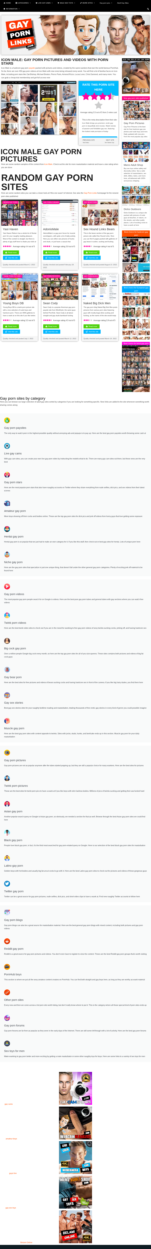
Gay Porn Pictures (134, 123)
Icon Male (48, 164)
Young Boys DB (13, 303)
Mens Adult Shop (133, 165)
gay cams (9, 1104)
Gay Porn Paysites (52, 276)
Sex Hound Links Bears (99, 229)
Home (8, 3)
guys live (13, 1173)
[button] (148, 9)
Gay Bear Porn (90, 202)
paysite (32, 68)
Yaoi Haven (10, 229)
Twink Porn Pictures (12, 276)
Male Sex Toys (66, 3)
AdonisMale (51, 229)
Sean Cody (50, 303)
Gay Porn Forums (51, 202)
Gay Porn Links (90, 193)
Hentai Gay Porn (10, 202)
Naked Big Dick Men (97, 303)
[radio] (86, 96)
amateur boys (11, 1139)
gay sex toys (11, 1208)
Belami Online (26, 1242)
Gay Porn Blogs (91, 276)
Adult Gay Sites (123, 3)
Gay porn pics (105, 3)
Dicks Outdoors (132, 209)
